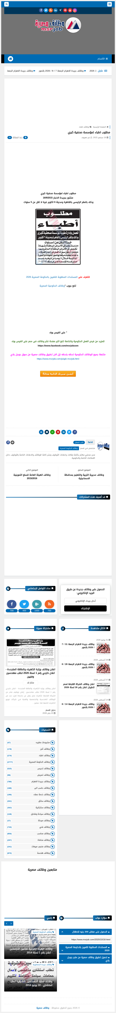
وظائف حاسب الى (28, 788)
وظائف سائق (28, 801)
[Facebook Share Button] (74, 432)
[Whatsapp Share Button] (52, 432)
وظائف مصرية (42, 1008)
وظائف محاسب (28, 833)
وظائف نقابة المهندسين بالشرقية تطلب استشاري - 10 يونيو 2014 (31, 951)
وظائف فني (28, 827)
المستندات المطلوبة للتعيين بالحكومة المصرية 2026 (51, 277)
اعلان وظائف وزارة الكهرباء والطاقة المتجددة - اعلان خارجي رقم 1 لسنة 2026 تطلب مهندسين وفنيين (30, 673)
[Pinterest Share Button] (63, 432)
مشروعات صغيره (28, 742)
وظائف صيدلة (28, 820)
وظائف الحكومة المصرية (68, 448)
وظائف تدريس (28, 768)
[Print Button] (41, 432)
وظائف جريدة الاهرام (28, 781)
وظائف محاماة (28, 840)
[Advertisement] (57, 43)
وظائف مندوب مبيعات (28, 846)
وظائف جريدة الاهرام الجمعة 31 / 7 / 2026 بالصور (27, 71)
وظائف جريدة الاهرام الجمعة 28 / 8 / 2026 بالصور (78, 665)
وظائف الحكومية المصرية (52, 286)
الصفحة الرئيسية (99, 127)
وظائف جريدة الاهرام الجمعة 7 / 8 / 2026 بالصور (78, 71)
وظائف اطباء (84, 127)
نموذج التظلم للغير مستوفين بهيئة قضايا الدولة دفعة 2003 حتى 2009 (30, 983)
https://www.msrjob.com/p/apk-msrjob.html (58, 359)
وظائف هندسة (28, 853)
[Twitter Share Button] (69, 432)
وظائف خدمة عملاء (28, 794)
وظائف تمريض (28, 775)
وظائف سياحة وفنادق (28, 814)
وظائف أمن (28, 749)
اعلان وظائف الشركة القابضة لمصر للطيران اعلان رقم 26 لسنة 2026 (78, 685)
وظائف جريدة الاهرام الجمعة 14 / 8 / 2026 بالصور (78, 705)
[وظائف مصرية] (58, 25)
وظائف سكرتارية (28, 807)
